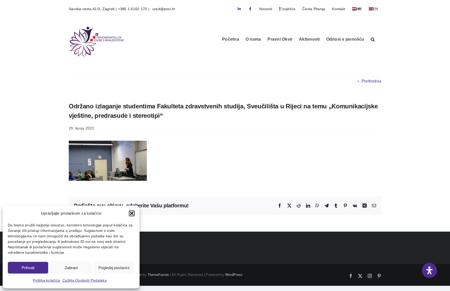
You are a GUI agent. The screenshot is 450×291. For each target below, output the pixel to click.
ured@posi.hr (163, 9)
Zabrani (71, 267)
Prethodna (371, 81)
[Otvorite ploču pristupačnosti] (429, 270)
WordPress (233, 275)
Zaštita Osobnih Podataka (85, 280)
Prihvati (28, 267)
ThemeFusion (158, 275)
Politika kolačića (46, 280)
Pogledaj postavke (114, 267)
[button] (131, 213)
